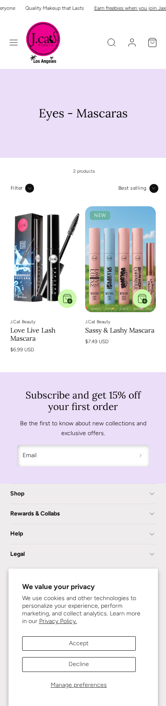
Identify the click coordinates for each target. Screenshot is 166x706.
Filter (17, 188)
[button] (13, 42)
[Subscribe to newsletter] (141, 456)
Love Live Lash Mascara (32, 334)
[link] (132, 42)
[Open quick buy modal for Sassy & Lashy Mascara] (142, 298)
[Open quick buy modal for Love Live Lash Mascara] (67, 298)
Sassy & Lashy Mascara (120, 330)
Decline (79, 664)
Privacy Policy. (58, 621)
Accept (79, 643)
